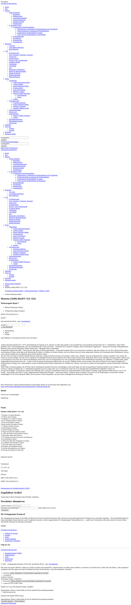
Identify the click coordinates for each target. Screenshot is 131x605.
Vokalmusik (13, 80)
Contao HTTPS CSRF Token (13, 583)
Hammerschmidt (10, 134)
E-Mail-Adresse (6, 506)
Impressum (8, 560)
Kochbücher (17, 38)
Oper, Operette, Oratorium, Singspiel (21, 55)
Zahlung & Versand (11, 533)
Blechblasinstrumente (16, 121)
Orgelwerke (13, 123)
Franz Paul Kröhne (19, 90)
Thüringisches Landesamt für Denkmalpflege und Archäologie (37, 29)
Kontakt (11, 130)
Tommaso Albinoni (19, 103)
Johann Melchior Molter (21, 86)
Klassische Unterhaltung (17, 69)
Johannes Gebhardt (19, 106)
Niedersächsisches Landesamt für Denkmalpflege (33, 31)
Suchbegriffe (5, 137)
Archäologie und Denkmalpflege (23, 27)
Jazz (10, 68)
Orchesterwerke (14, 53)
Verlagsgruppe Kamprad (13, 284)
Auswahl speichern (7, 601)
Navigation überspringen (9, 3)
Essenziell (6, 581)
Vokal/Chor (12, 57)
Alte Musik (12, 66)
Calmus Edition (18, 84)
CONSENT (7, 575)
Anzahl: (3, 325)
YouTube (6, 573)
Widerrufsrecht (9, 555)
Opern (19, 97)
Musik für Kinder (14, 73)
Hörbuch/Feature (14, 77)
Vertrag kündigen (10, 539)
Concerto (12, 46)
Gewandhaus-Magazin (16, 47)
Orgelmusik (13, 64)
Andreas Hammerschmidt (21, 82)
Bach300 (8, 132)
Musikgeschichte (18, 22)
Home (7, 7)
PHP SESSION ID (9, 592)
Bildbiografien (17, 16)
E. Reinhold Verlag (15, 25)
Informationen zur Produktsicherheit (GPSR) (15, 488)
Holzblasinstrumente (15, 119)
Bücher (7, 11)
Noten (7, 79)
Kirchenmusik (21, 95)
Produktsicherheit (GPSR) (13, 553)
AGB (6, 557)
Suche (7, 537)
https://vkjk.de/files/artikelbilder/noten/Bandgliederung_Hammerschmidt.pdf (25, 386)
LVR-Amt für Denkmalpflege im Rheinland (31, 34)
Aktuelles (8, 125)
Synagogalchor (18, 88)
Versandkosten (25, 321)
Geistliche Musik (14, 62)
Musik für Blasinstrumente (17, 71)
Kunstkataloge (17, 42)
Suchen (4, 140)
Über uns (8, 127)
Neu (6, 9)
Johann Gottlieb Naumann (21, 93)
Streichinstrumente (15, 110)
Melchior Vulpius (18, 92)
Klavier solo (13, 112)
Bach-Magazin (14, 49)
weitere (15, 99)
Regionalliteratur (18, 36)
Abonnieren (5, 510)
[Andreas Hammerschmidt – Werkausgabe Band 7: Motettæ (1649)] (27, 291)
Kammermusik (14, 58)
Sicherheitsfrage (10, 508)
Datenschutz (9, 559)
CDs (6, 51)
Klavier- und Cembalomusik (18, 60)
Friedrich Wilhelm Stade (21, 108)
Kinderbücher (17, 23)
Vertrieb (11, 128)
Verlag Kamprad (14, 12)
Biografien (16, 14)
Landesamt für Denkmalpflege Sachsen (30, 33)
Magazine (8, 44)
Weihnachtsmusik (14, 75)
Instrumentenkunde (19, 20)
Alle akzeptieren (19, 601)
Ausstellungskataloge (20, 18)
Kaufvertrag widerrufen (12, 541)
